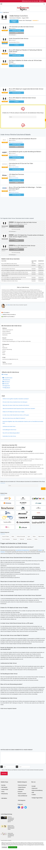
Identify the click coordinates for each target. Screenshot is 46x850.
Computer (15, 539)
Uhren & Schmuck (22, 785)
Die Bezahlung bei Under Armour (9, 429)
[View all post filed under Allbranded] (23, 513)
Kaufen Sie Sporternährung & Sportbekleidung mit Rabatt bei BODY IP (11, 819)
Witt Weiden (4, 787)
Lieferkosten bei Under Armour (9, 426)
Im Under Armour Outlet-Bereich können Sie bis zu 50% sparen (16, 415)
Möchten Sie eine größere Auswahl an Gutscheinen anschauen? (16, 398)
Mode (13, 536)
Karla (9, 304)
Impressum (34, 788)
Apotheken (29, 539)
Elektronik (22, 539)
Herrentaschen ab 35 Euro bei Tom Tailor (21, 163)
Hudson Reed (4, 789)
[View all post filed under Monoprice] (38, 517)
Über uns (33, 782)
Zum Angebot (16, 226)
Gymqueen (2, 551)
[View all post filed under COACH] (38, 508)
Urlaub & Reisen (22, 787)
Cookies (34, 794)
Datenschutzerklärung (37, 790)
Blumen (20, 793)
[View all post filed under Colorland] (38, 498)
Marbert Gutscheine (14, 155)
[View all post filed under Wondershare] (23, 498)
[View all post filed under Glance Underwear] (23, 503)
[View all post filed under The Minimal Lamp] (7, 503)
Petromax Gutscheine (14, 177)
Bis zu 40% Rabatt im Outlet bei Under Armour (22, 98)
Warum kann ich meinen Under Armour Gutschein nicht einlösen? (16, 405)
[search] (44, 4)
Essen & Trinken (5, 536)
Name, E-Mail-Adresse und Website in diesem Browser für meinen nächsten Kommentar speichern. (22, 769)
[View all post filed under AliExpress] (38, 513)
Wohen (34, 536)
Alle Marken (4, 798)
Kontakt (34, 786)
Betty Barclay (4, 793)
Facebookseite (6, 381)
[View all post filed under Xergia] (7, 527)
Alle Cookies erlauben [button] (12, 847)
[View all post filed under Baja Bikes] (7, 517)
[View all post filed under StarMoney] (38, 503)
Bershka (3, 785)
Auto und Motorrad (22, 795)
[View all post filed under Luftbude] (23, 527)
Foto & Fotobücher (6, 539)
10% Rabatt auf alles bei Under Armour (25, 222)
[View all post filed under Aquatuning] (7, 513)
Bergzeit (40, 550)
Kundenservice (7, 379)
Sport (29, 536)
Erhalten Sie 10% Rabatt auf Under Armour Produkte (13, 411)
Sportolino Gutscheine (15, 192)
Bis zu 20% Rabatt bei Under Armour (24, 245)
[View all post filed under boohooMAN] (38, 522)
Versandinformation (8, 377)
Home (1, 12)
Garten (24, 793)
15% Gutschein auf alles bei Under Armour (21, 26)
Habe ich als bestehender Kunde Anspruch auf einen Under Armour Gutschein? (19, 408)
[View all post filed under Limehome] (7, 508)
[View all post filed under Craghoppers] (23, 522)
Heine (2, 791)
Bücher (36, 539)
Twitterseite (6, 383)
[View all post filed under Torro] (23, 517)
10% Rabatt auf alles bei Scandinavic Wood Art (22, 138)
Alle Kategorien (21, 800)
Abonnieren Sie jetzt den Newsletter (30, 1)
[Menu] (1, 4)
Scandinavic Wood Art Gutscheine (17, 142)
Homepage (5, 374)
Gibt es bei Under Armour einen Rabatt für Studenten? (14, 418)
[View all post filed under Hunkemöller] (7, 522)
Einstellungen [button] (4, 847)
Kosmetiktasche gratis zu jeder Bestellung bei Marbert (25, 151)
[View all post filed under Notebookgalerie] (7, 498)
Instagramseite (6, 385)
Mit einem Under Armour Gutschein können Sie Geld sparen (15, 402)
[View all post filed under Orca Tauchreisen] (23, 508)
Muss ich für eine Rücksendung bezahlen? (11, 432)
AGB (33, 792)
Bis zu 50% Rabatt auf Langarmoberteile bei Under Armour (26, 89)
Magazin (42, 1)
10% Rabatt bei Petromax (16, 174)
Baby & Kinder (41, 536)
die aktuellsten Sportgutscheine (22, 550)
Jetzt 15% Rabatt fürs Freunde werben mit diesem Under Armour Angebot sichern (26, 235)
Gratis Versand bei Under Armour (18, 38)
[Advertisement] (23, 77)
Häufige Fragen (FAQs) (37, 797)
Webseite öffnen (14, 21)
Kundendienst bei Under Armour (9, 436)
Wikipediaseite (7, 387)
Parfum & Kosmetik (21, 536)
